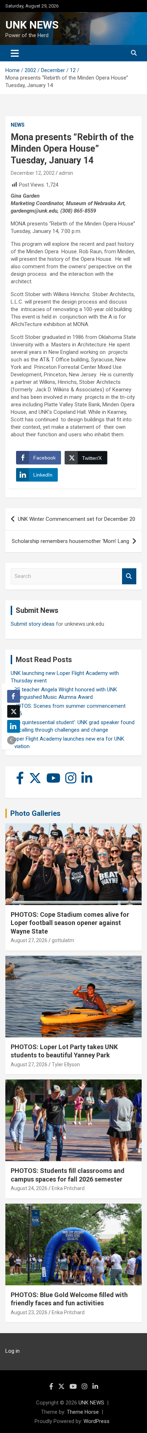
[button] (11, 740)
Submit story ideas (33, 624)
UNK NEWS (32, 25)
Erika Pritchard (68, 1188)
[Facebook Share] (13, 696)
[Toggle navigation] (14, 53)
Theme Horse (83, 1412)
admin (66, 173)
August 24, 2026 (29, 1188)
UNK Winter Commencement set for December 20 (76, 519)
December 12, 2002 (33, 173)
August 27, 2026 (29, 940)
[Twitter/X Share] (13, 711)
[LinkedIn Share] (13, 726)
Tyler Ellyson (66, 1064)
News (18, 125)
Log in (12, 1351)
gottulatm (63, 940)
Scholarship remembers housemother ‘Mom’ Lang (70, 541)
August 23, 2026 (29, 1312)
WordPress (96, 1421)
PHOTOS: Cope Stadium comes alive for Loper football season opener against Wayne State (70, 923)
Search (129, 576)
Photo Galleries (35, 813)
